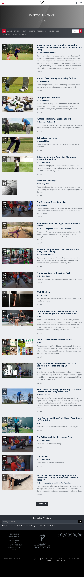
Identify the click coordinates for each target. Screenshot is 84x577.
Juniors (32, 31)
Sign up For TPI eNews (42, 518)
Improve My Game (14, 536)
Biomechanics (54, 31)
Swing (9, 31)
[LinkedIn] (80, 535)
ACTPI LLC (10, 559)
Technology (41, 31)
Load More (42, 504)
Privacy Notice (35, 559)
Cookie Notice (60, 559)
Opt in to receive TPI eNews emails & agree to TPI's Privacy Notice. (29, 526)
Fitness (17, 31)
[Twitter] (65, 535)
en (81, 3)
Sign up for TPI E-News (14, 545)
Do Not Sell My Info (59, 560)
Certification (14, 534)
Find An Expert (14, 541)
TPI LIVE (14, 549)
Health (24, 31)
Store (14, 543)
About (14, 538)
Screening (6, 34)
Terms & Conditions (48, 559)
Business (22, 34)
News (15, 34)
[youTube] (75, 535)
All (4, 31)
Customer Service (14, 547)
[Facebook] (60, 535)
